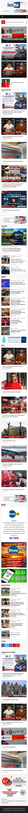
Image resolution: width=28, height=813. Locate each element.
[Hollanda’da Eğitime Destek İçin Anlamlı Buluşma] (5, 292)
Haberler (13, 52)
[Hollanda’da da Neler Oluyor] (14, 736)
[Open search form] (26, 16)
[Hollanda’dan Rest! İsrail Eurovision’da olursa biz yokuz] (5, 283)
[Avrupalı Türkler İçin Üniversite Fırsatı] (14, 199)
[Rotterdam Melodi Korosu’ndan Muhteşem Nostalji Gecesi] (5, 321)
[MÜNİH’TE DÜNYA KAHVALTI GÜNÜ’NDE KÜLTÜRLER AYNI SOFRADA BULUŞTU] (5, 602)
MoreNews (15, 810)
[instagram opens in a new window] (10, 645)
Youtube (17, 538)
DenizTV (14, 521)
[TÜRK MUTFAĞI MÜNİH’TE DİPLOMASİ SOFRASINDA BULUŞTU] (5, 624)
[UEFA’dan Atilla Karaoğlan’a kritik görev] (14, 381)
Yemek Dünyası (13, 600)
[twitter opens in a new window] (6, 645)
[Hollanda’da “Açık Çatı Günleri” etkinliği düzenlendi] (5, 331)
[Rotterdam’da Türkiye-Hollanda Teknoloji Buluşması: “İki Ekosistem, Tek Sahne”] (5, 259)
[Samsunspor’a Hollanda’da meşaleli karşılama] (14, 478)
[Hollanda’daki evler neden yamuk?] (14, 688)
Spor (18, 70)
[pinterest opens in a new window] (14, 645)
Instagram (15, 538)
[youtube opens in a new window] (18, 645)
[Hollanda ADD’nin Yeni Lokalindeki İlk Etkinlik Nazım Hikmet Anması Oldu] (5, 312)
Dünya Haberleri (6, 52)
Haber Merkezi (6, 59)
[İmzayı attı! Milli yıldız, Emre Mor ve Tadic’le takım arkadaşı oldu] (14, 126)
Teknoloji (15, 246)
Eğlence (19, 280)
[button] (2, 16)
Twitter (13, 538)
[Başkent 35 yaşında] (5, 634)
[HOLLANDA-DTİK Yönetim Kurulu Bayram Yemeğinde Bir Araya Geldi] (5, 613)
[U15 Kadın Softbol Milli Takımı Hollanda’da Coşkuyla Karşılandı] (14, 453)
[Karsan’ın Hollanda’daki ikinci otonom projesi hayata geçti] (14, 237)
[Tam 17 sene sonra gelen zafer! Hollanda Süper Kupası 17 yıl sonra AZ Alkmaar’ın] (5, 83)
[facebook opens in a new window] (3, 645)
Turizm (18, 180)
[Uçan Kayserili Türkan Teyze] (14, 429)
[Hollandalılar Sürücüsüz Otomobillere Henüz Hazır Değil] (5, 270)
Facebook (11, 538)
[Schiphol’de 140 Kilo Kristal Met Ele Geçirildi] (14, 150)
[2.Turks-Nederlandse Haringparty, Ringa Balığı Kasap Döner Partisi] (5, 592)
